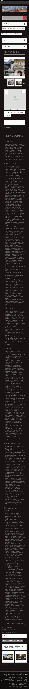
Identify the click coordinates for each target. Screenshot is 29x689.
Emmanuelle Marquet (17, 584)
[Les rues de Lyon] (14, 9)
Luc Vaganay (12, 574)
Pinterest (8, 115)
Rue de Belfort (6, 664)
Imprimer (8, 127)
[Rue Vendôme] (10, 82)
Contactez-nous (24, 2)
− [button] (6, 93)
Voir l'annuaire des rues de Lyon (13, 28)
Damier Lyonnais (17, 498)
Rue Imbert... (18, 664)
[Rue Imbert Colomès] (21, 657)
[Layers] (23, 91)
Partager (14, 112)
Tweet (7, 112)
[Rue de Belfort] (8, 657)
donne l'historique (18, 389)
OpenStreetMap (18, 109)
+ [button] (6, 91)
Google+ (21, 112)
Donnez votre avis (9, 122)
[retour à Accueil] (2, 34)
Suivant (24, 83)
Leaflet (11, 109)
